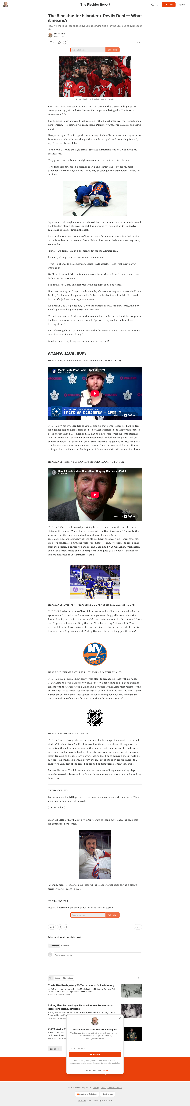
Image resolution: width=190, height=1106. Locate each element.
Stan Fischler (59, 34)
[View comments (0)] (59, 42)
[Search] (152, 4)
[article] (95, 992)
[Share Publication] (158, 4)
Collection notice (115, 1087)
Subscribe (168, 4)
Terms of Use (107, 1060)
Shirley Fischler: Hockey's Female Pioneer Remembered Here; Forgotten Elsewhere (80, 1007)
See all (53, 1048)
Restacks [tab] (65, 946)
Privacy (96, 1087)
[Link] (44, 354)
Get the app (107, 1094)
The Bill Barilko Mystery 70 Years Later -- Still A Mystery (81, 985)
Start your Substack (88, 1094)
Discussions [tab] (68, 978)
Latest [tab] (57, 978)
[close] (120, 1018)
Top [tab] (51, 978)
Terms (103, 1087)
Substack (82, 1100)
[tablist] (59, 945)
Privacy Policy (114, 1063)
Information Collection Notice (94, 1063)
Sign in (182, 4)
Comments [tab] (54, 946)
